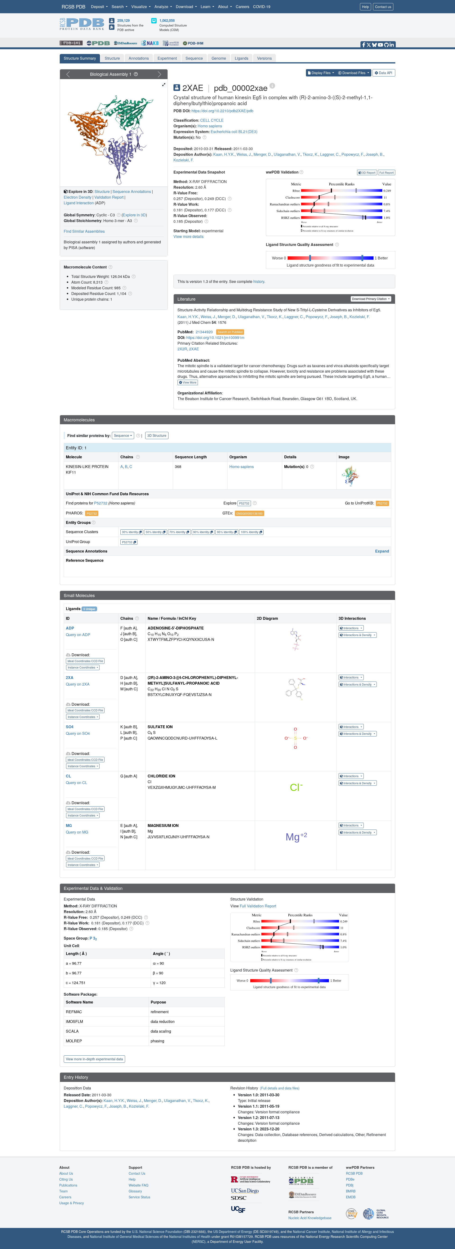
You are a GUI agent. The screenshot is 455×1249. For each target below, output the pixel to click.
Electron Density (77, 197)
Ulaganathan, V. (287, 154)
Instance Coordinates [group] (82, 667)
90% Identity (201, 532)
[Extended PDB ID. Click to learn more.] (272, 85)
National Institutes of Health (189, 1236)
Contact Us (137, 1173)
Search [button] (118, 6)
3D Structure (156, 435)
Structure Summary (80, 58)
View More (189, 382)
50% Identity (154, 532)
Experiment (167, 58)
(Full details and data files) (280, 1088)
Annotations (139, 58)
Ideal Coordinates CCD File (85, 661)
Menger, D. (263, 154)
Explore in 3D (134, 215)
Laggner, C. (330, 154)
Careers (242, 6)
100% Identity (249, 532)
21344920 (204, 332)
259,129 (123, 20)
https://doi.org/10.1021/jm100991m (215, 337)
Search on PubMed (230, 332)
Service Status (139, 1197)
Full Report (386, 172)
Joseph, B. (374, 154)
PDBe (350, 1179)
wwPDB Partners (360, 1167)
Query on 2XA (78, 684)
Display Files (321, 72)
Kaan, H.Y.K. (224, 154)
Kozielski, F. (183, 160)
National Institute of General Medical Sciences (124, 1236)
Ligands (241, 58)
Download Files (353, 72)
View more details (188, 236)
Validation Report (108, 197)
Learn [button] (206, 6)
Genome (219, 58)
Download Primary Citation (369, 299)
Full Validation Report (258, 906)
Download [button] (185, 6)
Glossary (135, 1191)
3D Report (368, 172)
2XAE (194, 349)
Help (365, 6)
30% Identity (130, 532)
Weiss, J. (244, 154)
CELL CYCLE (212, 120)
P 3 (93, 938)
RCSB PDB (73, 6)
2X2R (182, 349)
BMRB (350, 1191)
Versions (264, 58)
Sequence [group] (121, 435)
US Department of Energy (232, 1231)
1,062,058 (167, 20)
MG (69, 825)
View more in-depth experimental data (94, 1059)
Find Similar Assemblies (84, 231)
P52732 (100, 503)
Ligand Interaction (79, 202)
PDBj (349, 1185)
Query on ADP (78, 634)
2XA (69, 677)
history (258, 281)
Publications (68, 1185)
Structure (112, 58)
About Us (66, 1173)
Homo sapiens (210, 126)
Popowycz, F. (352, 154)
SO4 (69, 726)
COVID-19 (261, 6)
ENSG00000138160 (249, 513)
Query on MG (77, 832)
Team (63, 1191)
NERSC (198, 1241)
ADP (70, 628)
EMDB (350, 1197)
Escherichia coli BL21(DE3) (234, 131)
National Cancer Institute (311, 1231)
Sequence (194, 58)
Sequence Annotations (132, 191)
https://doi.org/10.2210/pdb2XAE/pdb (222, 110)
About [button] (223, 6)
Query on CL (76, 782)
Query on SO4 (78, 733)
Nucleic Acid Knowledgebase (310, 1217)
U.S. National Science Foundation (157, 1231)
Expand (382, 551)
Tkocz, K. (310, 154)
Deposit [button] (98, 6)
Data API (385, 72)
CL (68, 776)
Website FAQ (138, 1185)
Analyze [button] (162, 6)
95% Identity (225, 532)
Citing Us (66, 1179)
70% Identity (177, 532)
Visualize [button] (139, 6)
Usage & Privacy (71, 1202)
